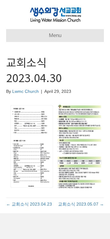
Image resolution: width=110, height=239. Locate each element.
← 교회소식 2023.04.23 (29, 204)
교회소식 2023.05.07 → (81, 204)
